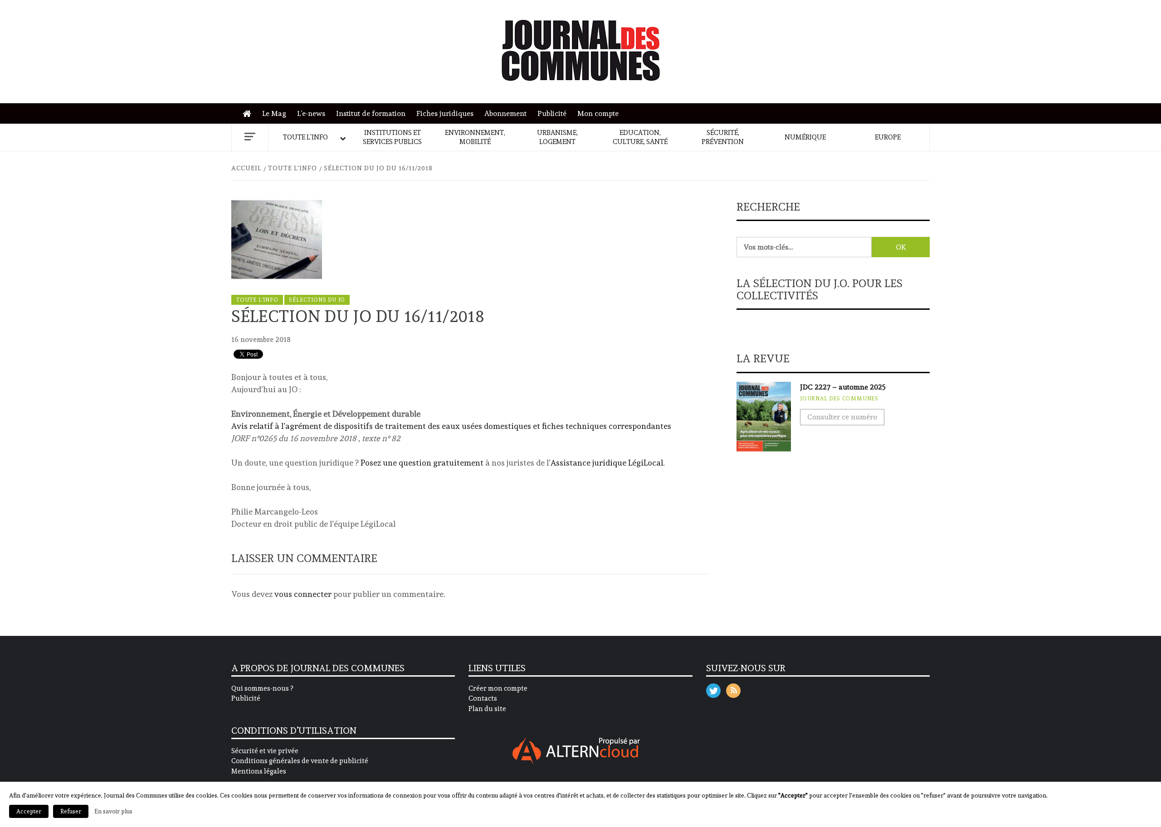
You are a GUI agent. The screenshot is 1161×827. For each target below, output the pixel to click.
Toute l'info (257, 300)
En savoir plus (113, 811)
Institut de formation (370, 113)
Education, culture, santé (640, 137)
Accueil (249, 114)
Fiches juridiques (444, 113)
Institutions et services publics (392, 137)
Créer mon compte (497, 688)
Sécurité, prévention (723, 137)
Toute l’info (305, 137)
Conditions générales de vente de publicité (299, 761)
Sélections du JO (317, 300)
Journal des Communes (839, 398)
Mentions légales (258, 771)
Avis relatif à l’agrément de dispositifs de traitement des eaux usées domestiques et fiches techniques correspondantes (451, 426)
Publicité (551, 113)
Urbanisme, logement (557, 137)
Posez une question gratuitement (422, 462)
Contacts (482, 698)
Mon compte (598, 113)
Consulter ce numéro (842, 417)
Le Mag (274, 113)
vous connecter (303, 594)
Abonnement (505, 113)
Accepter (28, 811)
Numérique (805, 137)
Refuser (70, 811)
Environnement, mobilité (475, 137)
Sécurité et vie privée (264, 751)
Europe (888, 137)
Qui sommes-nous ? (262, 688)
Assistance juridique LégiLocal (607, 462)
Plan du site (487, 709)
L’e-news (311, 113)
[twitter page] (713, 688)
